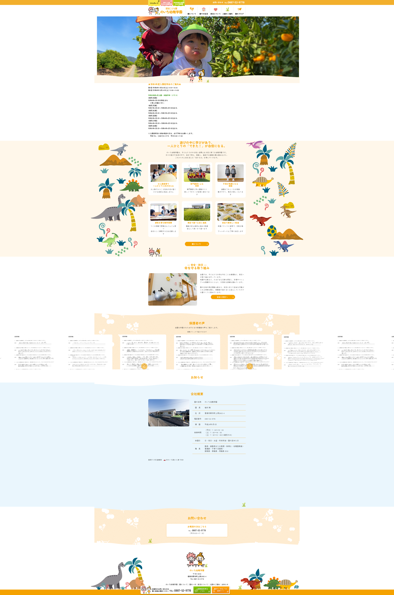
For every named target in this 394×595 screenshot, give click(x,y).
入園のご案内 (215, 584)
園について (196, 244)
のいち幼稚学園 (172, 584)
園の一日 (192, 584)
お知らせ (225, 584)
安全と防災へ (222, 297)
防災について (203, 584)
